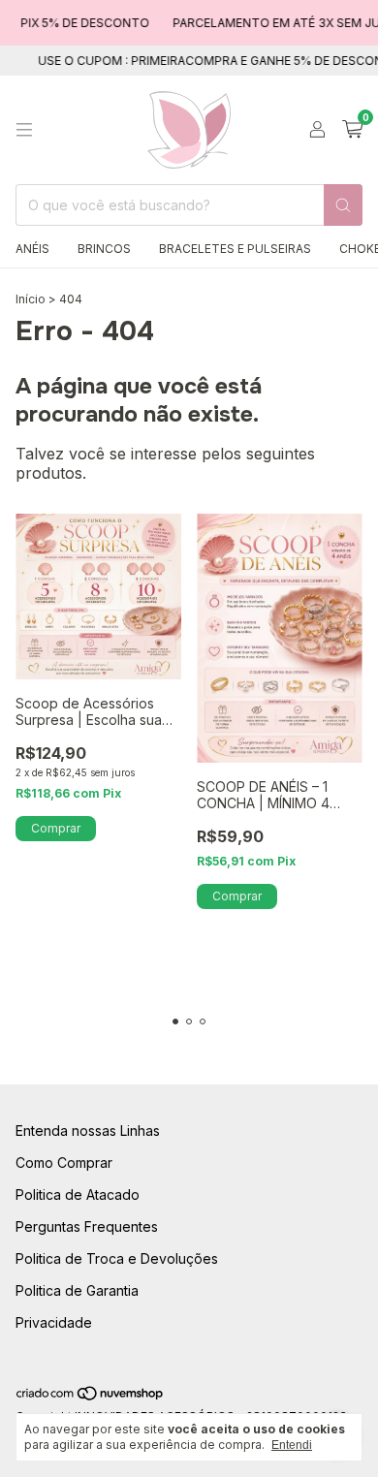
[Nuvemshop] (91, 1397)
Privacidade (54, 1322)
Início (31, 299)
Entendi (291, 1445)
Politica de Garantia (77, 1290)
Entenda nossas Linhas (88, 1130)
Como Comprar (64, 1162)
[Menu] (24, 130)
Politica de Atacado (78, 1194)
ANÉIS (32, 248)
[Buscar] (343, 205)
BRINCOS (104, 248)
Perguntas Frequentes (87, 1226)
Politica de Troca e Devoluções (117, 1258)
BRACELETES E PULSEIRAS (235, 248)
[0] (352, 129)
